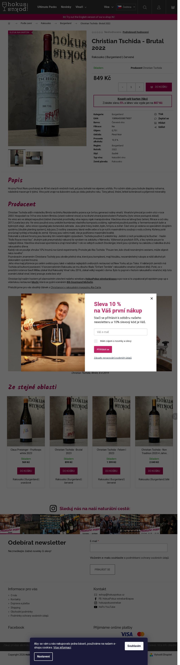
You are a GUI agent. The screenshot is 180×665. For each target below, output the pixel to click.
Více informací (62, 647)
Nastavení (43, 656)
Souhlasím (134, 646)
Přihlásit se (103, 349)
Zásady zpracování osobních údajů (113, 357)
